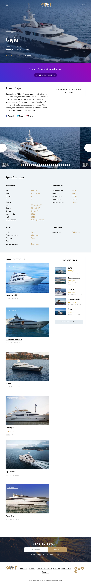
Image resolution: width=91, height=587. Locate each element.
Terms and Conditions (44, 568)
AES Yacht (70, 304)
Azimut (70, 273)
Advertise (23, 568)
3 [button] (25, 165)
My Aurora (10, 471)
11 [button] (41, 165)
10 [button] (39, 165)
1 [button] (21, 165)
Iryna (70, 309)
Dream (8, 383)
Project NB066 (73, 299)
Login (83, 5)
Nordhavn (8, 475)
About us (32, 568)
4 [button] (27, 165)
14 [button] (47, 165)
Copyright (56, 568)
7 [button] (33, 165)
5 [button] (29, 165)
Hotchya (9, 49)
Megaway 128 (11, 295)
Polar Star (10, 516)
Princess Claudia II (14, 339)
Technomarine (74, 278)
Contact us (45, 572)
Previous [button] (3, 148)
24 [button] (67, 165)
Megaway (8, 298)
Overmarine (71, 283)
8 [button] (35, 165)
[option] (40, 148)
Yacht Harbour (46, 5)
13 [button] (45, 165)
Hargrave (8, 434)
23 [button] (65, 165)
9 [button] (37, 165)
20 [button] (59, 165)
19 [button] (57, 165)
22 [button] (63, 165)
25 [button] (69, 165)
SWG (70, 268)
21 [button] (61, 165)
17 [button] (53, 165)
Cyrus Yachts (9, 387)
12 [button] (43, 165)
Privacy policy (66, 568)
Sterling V (10, 427)
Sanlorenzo (9, 342)
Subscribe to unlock (46, 75)
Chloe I (71, 289)
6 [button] (31, 165)
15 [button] (49, 165)
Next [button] (87, 148)
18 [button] (55, 165)
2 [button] (23, 165)
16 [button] (51, 165)
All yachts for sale (68, 322)
